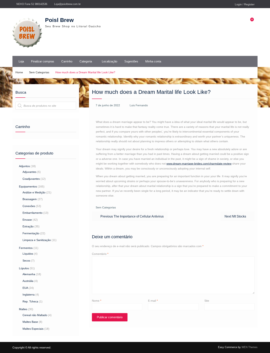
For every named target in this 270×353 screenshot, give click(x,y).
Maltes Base (30, 321)
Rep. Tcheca (30, 301)
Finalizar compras (42, 61)
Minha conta (153, 61)
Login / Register (245, 4)
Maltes (23, 309)
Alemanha (29, 274)
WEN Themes (250, 347)
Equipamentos (28, 186)
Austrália (28, 280)
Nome (96, 300)
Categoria (85, 61)
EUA (25, 287)
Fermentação (31, 233)
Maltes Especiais (33, 328)
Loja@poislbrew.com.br (67, 4)
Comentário (100, 253)
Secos (26, 260)
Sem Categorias (106, 207)
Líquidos (28, 253)
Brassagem (30, 199)
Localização (109, 61)
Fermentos (26, 247)
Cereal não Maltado (35, 315)
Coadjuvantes (31, 178)
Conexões (29, 206)
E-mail (153, 300)
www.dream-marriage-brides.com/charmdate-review (198, 163)
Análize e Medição (34, 192)
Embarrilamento (32, 212)
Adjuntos (24, 166)
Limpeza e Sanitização (37, 240)
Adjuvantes (29, 171)
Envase (27, 219)
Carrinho (66, 61)
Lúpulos (24, 268)
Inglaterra (29, 294)
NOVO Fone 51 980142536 (31, 4)
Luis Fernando (139, 105)
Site (206, 300)
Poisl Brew (59, 20)
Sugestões (131, 61)
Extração (28, 226)
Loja (21, 61)
